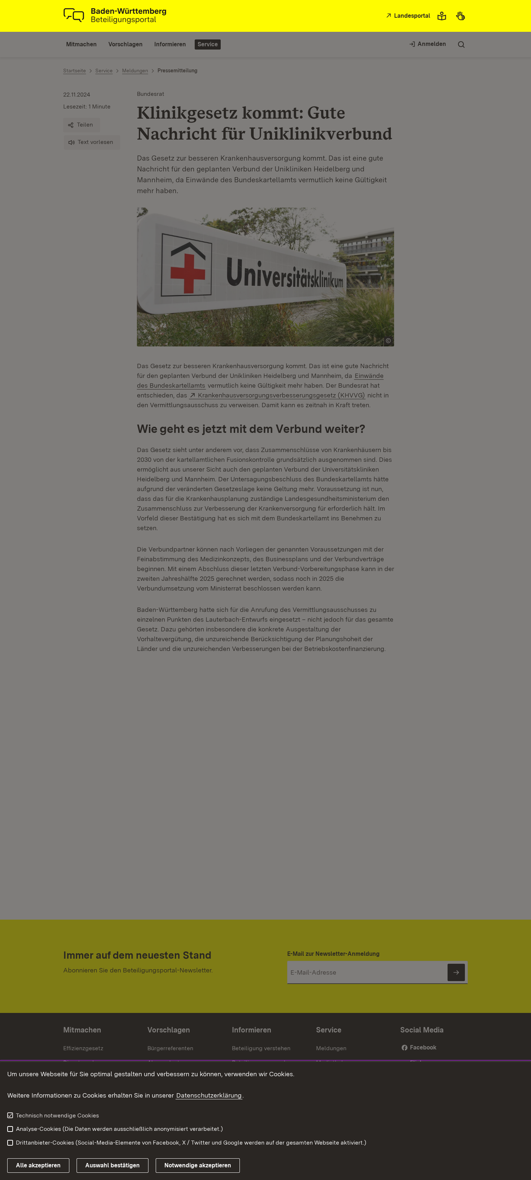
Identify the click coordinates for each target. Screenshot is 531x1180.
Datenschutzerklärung (209, 1095)
